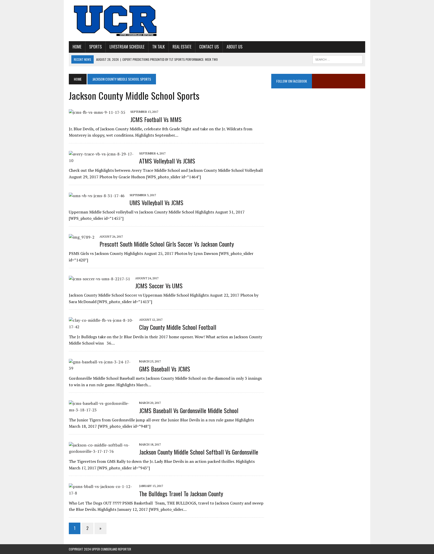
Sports (95, 47)
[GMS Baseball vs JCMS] (101, 368)
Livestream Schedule (127, 47)
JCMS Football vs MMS (156, 119)
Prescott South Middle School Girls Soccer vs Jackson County (166, 243)
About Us (234, 47)
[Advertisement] (318, 144)
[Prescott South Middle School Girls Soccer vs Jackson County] (81, 237)
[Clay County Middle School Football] (101, 326)
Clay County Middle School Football (177, 326)
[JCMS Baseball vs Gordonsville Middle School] (101, 410)
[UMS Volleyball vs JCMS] (97, 195)
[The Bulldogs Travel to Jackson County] (101, 493)
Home (77, 47)
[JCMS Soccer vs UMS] (99, 279)
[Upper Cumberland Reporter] (116, 20)
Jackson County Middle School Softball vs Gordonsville (198, 451)
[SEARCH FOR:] (337, 59)
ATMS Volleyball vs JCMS (167, 160)
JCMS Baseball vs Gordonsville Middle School (188, 410)
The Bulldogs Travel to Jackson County (181, 493)
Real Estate (182, 47)
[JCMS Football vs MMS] (97, 112)
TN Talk (158, 47)
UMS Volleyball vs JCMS (156, 202)
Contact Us (209, 47)
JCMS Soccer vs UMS (159, 285)
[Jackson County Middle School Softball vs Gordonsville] (101, 451)
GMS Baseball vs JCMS (164, 368)
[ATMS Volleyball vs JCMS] (101, 160)
